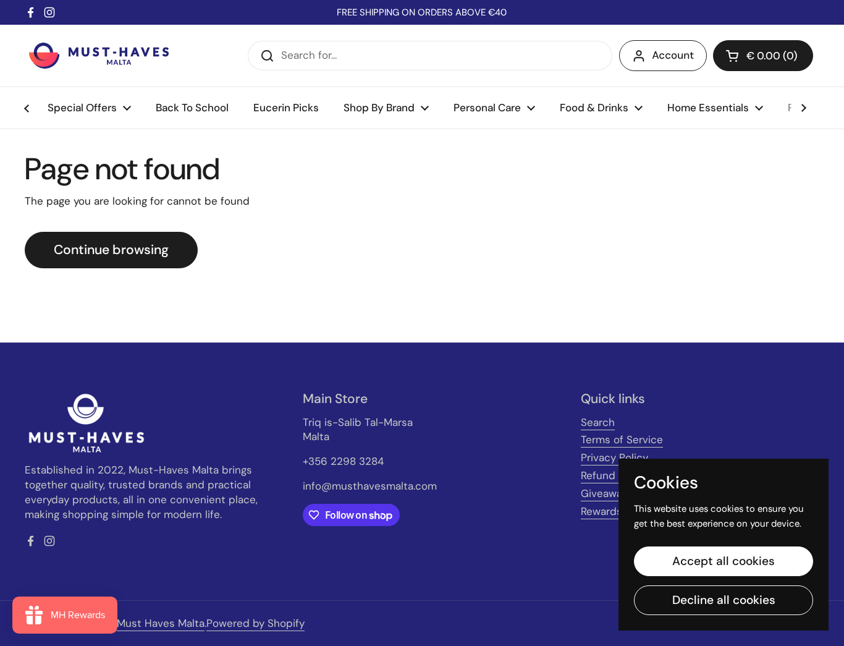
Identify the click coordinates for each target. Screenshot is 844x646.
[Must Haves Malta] (99, 55)
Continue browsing (111, 249)
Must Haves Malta (161, 623)
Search (598, 422)
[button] (763, 55)
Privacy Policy (614, 457)
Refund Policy (614, 475)
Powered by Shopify (255, 623)
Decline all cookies (723, 600)
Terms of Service (622, 439)
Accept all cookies (723, 561)
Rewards (601, 511)
